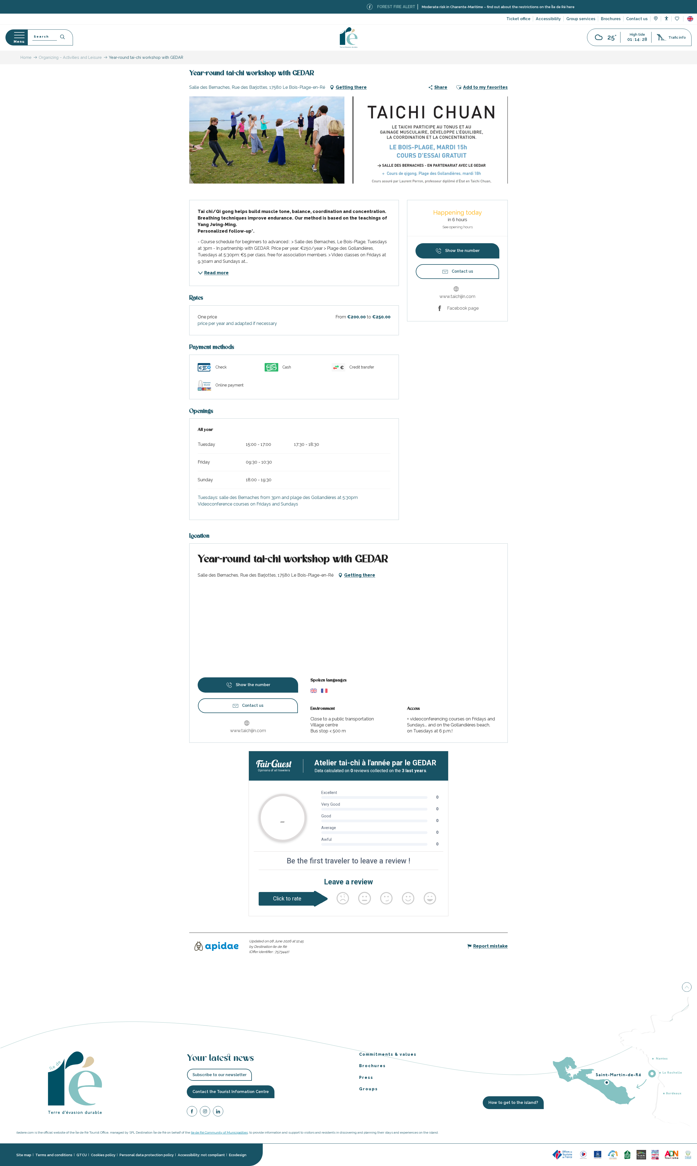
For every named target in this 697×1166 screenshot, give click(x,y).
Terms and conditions (53, 1155)
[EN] (690, 19)
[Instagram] (205, 1112)
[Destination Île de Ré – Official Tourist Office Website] (348, 37)
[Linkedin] (218, 1112)
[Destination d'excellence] (583, 1154)
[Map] (655, 19)
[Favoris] (677, 19)
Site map (23, 1155)
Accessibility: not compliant (201, 1155)
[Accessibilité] (666, 18)
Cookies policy (103, 1155)
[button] (690, 19)
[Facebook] (192, 1112)
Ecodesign (237, 1155)
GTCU (82, 1155)
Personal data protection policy (147, 1155)
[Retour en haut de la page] (687, 988)
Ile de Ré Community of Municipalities (219, 1132)
